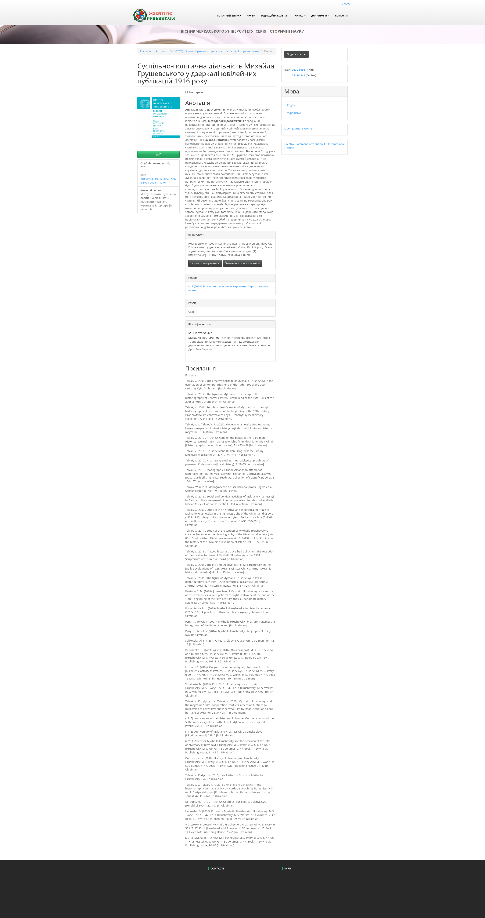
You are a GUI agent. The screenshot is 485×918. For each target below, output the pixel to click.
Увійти (346, 4)
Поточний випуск (229, 15)
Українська (294, 113)
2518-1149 (298, 75)
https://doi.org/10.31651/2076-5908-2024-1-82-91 (158, 180)
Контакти (341, 15)
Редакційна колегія (274, 15)
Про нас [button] (298, 15)
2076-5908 (299, 69)
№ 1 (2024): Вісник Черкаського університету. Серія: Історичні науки (214, 51)
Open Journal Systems (298, 128)
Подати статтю (296, 54)
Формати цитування (204, 263)
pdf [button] (158, 154)
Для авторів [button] (319, 15)
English (291, 105)
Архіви (251, 15)
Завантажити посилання (241, 263)
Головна (145, 51)
